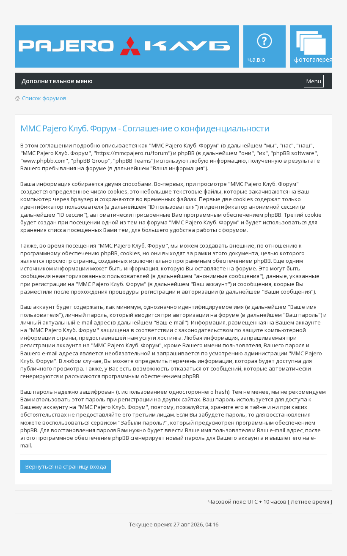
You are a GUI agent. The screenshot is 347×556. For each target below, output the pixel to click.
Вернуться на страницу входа (65, 466)
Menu (313, 81)
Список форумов (44, 98)
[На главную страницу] (126, 40)
